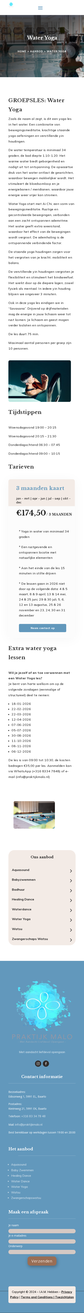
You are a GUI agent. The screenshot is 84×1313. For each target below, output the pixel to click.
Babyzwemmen (24, 880)
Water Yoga (57, 51)
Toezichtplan (64, 1297)
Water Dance (20, 1181)
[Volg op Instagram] (38, 1063)
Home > (24, 51)
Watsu (17, 929)
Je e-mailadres (17, 1235)
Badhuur (18, 889)
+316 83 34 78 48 (33, 1116)
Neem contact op (43, 628)
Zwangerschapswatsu (26, 1198)
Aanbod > (38, 51)
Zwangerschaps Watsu (30, 939)
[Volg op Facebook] (46, 1063)
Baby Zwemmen (22, 1170)
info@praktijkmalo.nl (28, 1124)
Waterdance (21, 909)
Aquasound (20, 870)
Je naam (13, 1225)
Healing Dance (23, 899)
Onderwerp (15, 1246)
